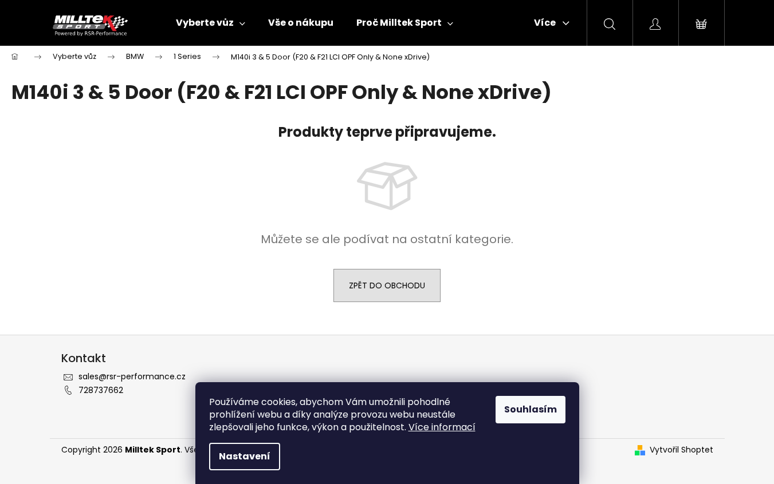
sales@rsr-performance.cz (132, 376)
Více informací (442, 427)
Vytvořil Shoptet (681, 450)
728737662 (100, 390)
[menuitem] (210, 23)
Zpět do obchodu (387, 285)
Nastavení (244, 456)
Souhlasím (530, 409)
